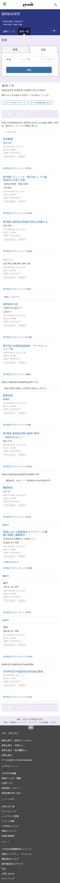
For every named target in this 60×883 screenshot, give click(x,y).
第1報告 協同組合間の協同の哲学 (21, 433)
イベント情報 (8, 821)
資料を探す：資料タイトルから (17, 740)
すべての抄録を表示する (40, 102)
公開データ (7, 783)
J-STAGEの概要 (9, 773)
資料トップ (9, 31)
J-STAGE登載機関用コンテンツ (17, 849)
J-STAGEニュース (10, 825)
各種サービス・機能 (11, 778)
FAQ (4, 868)
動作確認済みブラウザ (12, 863)
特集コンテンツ (9, 830)
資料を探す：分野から (12, 745)
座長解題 (8, 139)
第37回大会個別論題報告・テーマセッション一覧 (25, 347)
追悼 (5, 627)
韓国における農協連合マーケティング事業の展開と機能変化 (25, 533)
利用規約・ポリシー (11, 788)
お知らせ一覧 (8, 806)
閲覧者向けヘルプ (10, 858)
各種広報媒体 (8, 835)
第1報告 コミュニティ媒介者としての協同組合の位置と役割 (25, 178)
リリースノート (9, 811)
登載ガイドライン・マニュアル (17, 853)
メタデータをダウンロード (14, 102)
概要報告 (8, 395)
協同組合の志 (10, 304)
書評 (5, 583)
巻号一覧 (24, 31)
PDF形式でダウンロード (14, 168)
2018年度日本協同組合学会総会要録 (23, 671)
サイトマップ (8, 878)
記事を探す (7, 755)
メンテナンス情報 (10, 816)
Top (31, 727)
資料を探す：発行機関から (14, 750)
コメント (8, 259)
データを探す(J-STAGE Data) (16, 760)
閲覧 (43, 49)
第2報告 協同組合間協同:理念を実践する (25, 221)
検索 (15, 49)
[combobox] (14, 59)
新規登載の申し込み (11, 792)
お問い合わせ (8, 873)
